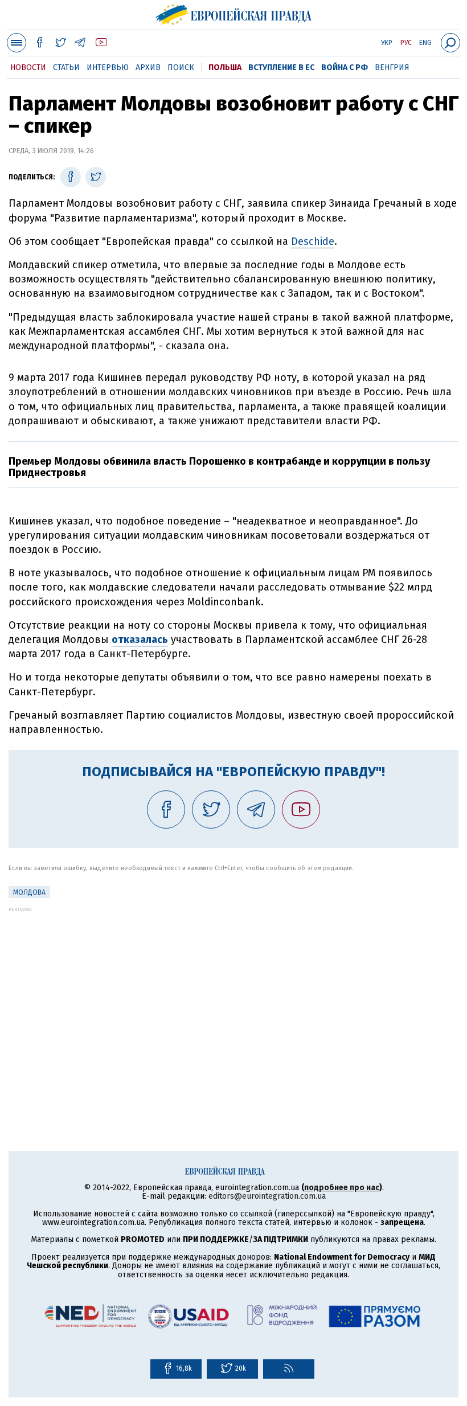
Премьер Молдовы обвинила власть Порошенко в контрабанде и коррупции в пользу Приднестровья (219, 467)
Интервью (108, 67)
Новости (28, 67)
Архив (148, 67)
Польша (224, 67)
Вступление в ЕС (281, 67)
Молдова (29, 892)
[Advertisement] (233, 992)
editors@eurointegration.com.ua (267, 1196)
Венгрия (392, 67)
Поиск (180, 67)
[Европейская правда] (233, 13)
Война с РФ (344, 67)
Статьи (66, 67)
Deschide (312, 241)
